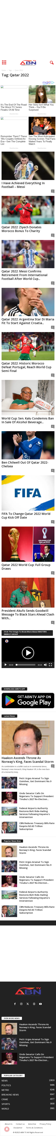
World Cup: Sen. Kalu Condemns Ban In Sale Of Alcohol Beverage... (28, 420)
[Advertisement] (28, 29)
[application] (28, 653)
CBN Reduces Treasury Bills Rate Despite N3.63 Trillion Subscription (36, 826)
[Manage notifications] (6, 1129)
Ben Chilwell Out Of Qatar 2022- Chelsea (25, 464)
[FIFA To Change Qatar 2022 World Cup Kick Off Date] (28, 493)
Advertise (32, 1124)
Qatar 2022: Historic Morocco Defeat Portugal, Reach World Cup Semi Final (26, 367)
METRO (5, 1090)
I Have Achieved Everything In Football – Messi (23, 185)
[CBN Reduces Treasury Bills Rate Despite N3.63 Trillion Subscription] (9, 827)
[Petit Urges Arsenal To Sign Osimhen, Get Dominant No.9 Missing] (9, 782)
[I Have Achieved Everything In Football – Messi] (28, 166)
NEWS (5, 1081)
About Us (8, 1124)
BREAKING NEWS (10, 1095)
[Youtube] (41, 1004)
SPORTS (6, 1104)
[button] (28, 653)
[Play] (5, 664)
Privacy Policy (45, 1124)
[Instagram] (22, 1004)
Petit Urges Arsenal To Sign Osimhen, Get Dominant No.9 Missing (35, 781)
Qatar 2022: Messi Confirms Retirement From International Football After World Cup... (24, 275)
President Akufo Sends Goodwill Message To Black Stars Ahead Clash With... (28, 614)
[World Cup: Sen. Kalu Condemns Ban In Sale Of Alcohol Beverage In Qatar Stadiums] (28, 397)
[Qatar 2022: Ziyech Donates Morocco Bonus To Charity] (28, 210)
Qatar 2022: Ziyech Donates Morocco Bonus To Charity (21, 229)
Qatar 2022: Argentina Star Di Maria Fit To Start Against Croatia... (28, 321)
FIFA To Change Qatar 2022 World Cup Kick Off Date (26, 516)
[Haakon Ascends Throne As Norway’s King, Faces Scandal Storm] (28, 738)
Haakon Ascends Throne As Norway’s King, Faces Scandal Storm (28, 760)
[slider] (25, 665)
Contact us (20, 1124)
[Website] (35, 1004)
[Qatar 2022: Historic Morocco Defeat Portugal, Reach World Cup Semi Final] (28, 346)
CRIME (5, 1099)
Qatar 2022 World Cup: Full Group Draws (26, 567)
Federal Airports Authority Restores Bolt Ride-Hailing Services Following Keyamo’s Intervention (34, 813)
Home (4, 70)
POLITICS (6, 1085)
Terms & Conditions (34, 1127)
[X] (28, 1004)
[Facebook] (15, 1004)
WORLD (5, 1109)
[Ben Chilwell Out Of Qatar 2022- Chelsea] (28, 445)
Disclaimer (18, 1127)
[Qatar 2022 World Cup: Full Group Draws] (28, 544)
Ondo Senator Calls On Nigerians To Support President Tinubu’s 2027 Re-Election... (36, 796)
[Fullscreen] (50, 664)
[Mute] (45, 664)
